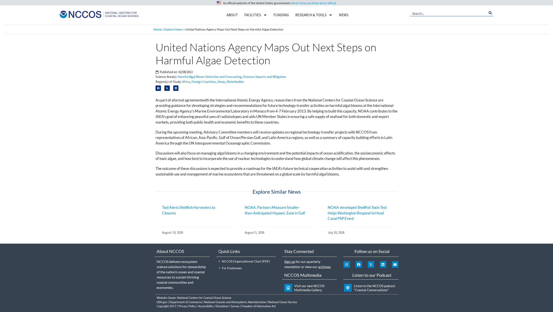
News (343, 15)
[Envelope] (395, 264)
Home (157, 29)
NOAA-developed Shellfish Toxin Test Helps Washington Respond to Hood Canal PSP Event (357, 213)
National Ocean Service (282, 302)
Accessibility (205, 306)
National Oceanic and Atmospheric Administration (235, 302)
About (232, 15)
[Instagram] (346, 264)
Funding (281, 15)
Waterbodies (235, 82)
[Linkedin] (383, 264)
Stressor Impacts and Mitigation (264, 77)
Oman (221, 82)
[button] (158, 88)
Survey (235, 306)
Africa (186, 82)
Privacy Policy (187, 306)
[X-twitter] (371, 264)
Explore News (173, 29)
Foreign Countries (203, 82)
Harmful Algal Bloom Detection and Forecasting (210, 77)
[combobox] (448, 13)
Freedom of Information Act (259, 306)
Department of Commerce (185, 302)
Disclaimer (222, 306)
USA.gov (162, 302)
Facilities (252, 15)
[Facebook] (359, 264)
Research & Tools (311, 15)
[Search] (490, 13)
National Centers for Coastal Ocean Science (204, 297)
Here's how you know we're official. (314, 3)
